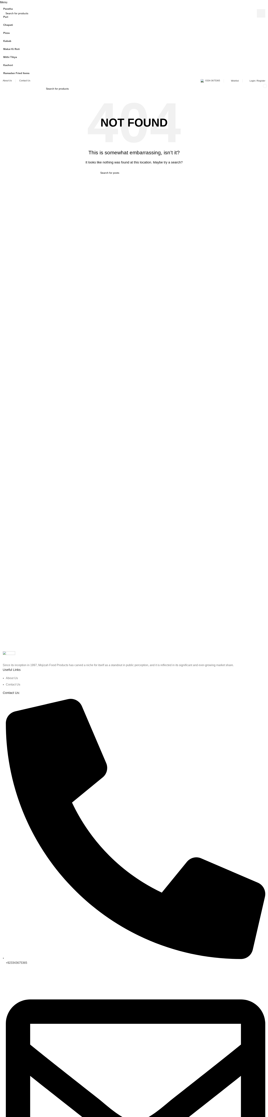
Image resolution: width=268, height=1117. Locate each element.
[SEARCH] (261, 13)
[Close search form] (4, 4)
